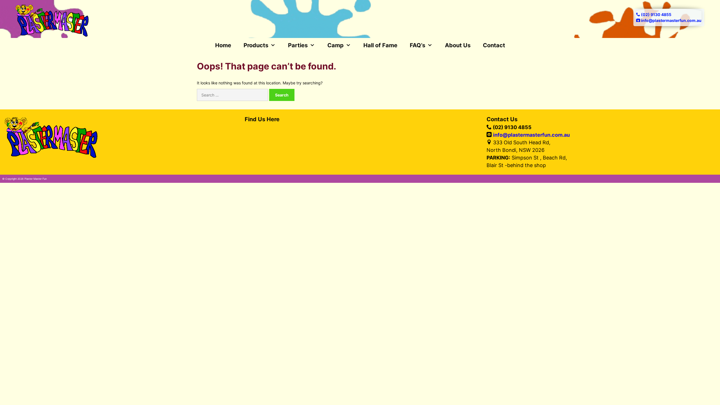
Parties (298, 45)
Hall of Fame (380, 45)
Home (223, 45)
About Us (458, 45)
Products (256, 45)
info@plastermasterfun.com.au (531, 135)
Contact (494, 45)
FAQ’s (417, 45)
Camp (335, 45)
